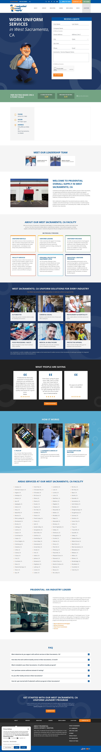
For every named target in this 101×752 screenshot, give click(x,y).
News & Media (69, 8)
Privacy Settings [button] (73, 741)
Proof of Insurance (74, 725)
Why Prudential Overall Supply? (62, 623)
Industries (52, 8)
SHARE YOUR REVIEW (50, 403)
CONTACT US (77, 1)
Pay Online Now (73, 738)
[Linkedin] (57, 1)
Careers (61, 8)
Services (44, 8)
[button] (30, 2)
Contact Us (85, 720)
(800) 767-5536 (66, 1)
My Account (23, 1)
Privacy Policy (73, 735)
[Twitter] (46, 1)
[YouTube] (54, 1)
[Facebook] (51, 1)
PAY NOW (86, 1)
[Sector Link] (23, 303)
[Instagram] (49, 1)
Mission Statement (59, 625)
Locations (14, 1)
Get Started (58, 74)
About (35, 8)
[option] (25, 385)
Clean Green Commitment (60, 627)
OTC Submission (73, 728)
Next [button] (92, 444)
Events (78, 8)
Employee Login (73, 730)
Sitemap (71, 733)
